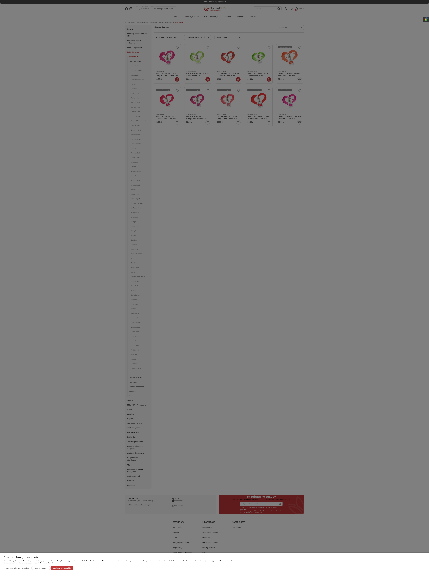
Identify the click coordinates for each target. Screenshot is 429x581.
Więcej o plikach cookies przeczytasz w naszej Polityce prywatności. (28, 563)
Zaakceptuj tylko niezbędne (17, 568)
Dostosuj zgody (41, 568)
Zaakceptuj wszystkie (62, 568)
